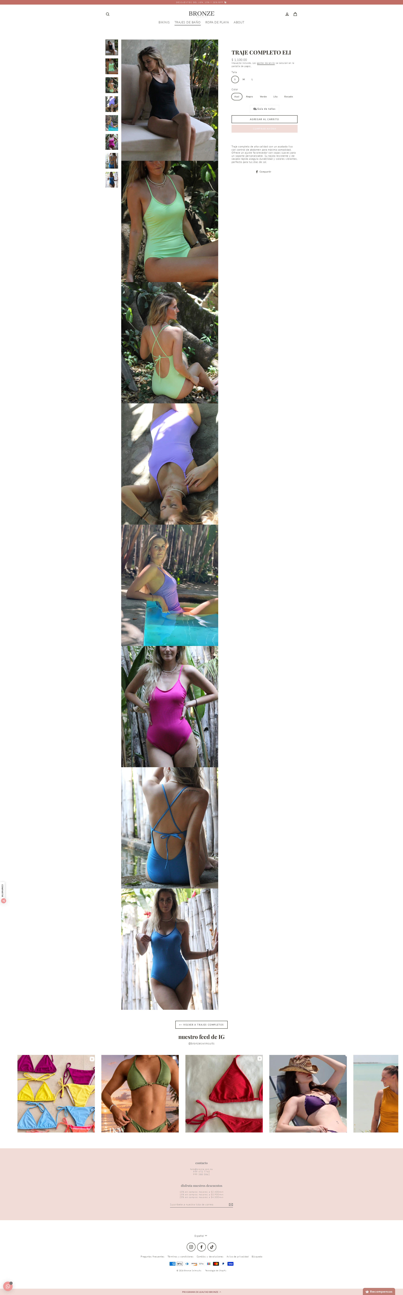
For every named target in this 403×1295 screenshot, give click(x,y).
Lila (276, 96)
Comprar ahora (264, 128)
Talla (234, 72)
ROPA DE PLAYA (217, 22)
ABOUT (239, 22)
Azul (236, 96)
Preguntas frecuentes (153, 1256)
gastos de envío (266, 63)
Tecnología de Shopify (216, 1270)
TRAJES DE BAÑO (188, 22)
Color (235, 89)
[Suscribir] (230, 1205)
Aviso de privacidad (238, 1256)
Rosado (288, 96)
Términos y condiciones (181, 1256)
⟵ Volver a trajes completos (201, 1024)
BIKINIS (164, 22)
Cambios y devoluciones (210, 1256)
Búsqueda (257, 1256)
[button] (201, 1292)
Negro (249, 96)
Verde (263, 96)
